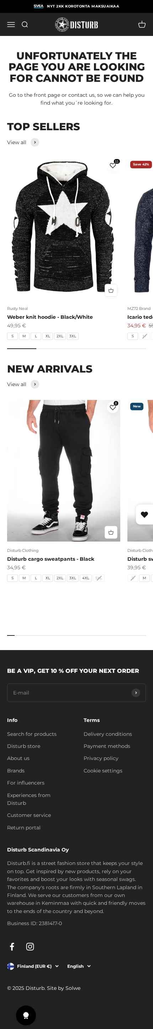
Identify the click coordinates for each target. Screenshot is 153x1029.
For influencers (25, 783)
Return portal (24, 827)
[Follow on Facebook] (12, 946)
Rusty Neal (17, 308)
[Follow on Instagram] (30, 946)
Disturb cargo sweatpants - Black (50, 559)
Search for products (32, 734)
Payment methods (107, 746)
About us (18, 758)
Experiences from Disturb (29, 799)
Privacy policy (101, 758)
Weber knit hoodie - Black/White (50, 317)
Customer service (29, 815)
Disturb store (23, 746)
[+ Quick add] (111, 290)
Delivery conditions (108, 734)
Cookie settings (103, 770)
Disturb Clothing (23, 550)
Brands (16, 770)
